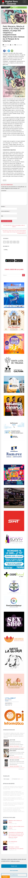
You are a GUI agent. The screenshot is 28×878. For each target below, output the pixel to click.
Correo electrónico (5, 211)
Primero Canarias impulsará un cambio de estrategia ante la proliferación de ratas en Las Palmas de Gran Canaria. (13, 799)
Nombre (3, 206)
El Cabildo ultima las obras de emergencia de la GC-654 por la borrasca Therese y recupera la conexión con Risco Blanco (13, 804)
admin (12, 44)
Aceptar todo (14, 866)
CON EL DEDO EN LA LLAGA (14, 269)
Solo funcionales (14, 870)
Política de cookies (15, 861)
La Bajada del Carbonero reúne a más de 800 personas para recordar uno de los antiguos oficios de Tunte (13, 788)
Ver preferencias (14, 875)
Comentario (3, 190)
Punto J (4, 180)
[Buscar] (23, 275)
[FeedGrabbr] (14, 769)
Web (2, 216)
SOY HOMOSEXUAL (13, 841)
